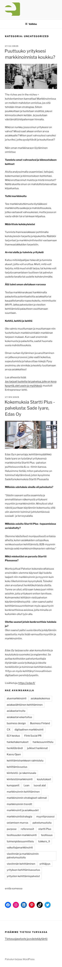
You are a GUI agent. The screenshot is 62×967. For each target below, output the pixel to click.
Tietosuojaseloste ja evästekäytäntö (26, 938)
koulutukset (44, 779)
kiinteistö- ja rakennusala (21, 773)
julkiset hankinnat (37, 748)
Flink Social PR (32, 735)
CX (8, 729)
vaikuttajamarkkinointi (20, 847)
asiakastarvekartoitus (19, 717)
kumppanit (13, 785)
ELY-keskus (13, 735)
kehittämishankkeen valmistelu (25, 760)
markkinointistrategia (19, 816)
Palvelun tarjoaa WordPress (20, 959)
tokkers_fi (44, 841)
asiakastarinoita (16, 710)
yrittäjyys (45, 863)
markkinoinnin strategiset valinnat (27, 797)
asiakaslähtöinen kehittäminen (25, 704)
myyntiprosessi (45, 816)
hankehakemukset (17, 742)
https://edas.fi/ (26, 683)
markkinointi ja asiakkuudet (23, 810)
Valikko (33, 24)
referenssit (27, 829)
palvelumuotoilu (42, 822)
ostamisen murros (17, 822)
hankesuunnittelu (43, 742)
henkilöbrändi (15, 748)
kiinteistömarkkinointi (20, 779)
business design (16, 723)
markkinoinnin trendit (19, 804)
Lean (26, 785)
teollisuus (47, 835)
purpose (12, 829)
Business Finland (40, 723)
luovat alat (40, 785)
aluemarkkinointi (16, 698)
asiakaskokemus (40, 698)
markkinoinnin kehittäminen (23, 791)
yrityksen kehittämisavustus (23, 869)
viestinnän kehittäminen (21, 863)
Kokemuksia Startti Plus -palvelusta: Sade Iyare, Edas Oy (30, 408)
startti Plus (44, 829)
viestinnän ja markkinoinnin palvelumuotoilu (23, 855)
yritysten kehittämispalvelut (23, 876)
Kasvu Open (14, 754)
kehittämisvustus (17, 766)
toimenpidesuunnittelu (20, 841)
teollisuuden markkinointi (22, 835)
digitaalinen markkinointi (29, 729)
